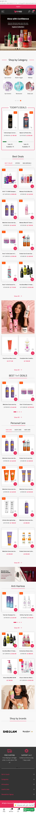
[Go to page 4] (20, 100)
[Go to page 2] (17, 100)
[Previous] (4, 81)
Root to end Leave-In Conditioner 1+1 (12, 253)
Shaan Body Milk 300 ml (9, 677)
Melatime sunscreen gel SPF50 (10, 551)
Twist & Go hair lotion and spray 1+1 (26, 615)
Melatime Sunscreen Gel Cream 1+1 (12, 489)
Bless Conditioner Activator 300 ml (22, 358)
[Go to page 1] (15, 100)
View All (16, 296)
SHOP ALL (17, 697)
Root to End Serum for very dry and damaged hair (16, 284)
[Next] (32, 81)
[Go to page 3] (18, 100)
